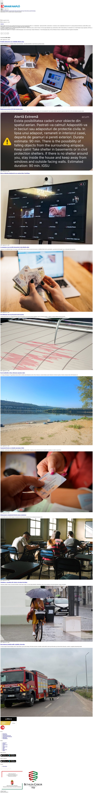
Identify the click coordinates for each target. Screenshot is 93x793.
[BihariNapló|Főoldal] (21, 790)
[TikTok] (8, 769)
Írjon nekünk (5, 766)
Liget (3, 745)
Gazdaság (10, 10)
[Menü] (4, 9)
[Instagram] (6, 769)
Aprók (30, 10)
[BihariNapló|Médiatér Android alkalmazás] (12, 756)
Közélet (4, 10)
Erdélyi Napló (5, 744)
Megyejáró (17, 10)
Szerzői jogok (5, 734)
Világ (26, 10)
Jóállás (4, 750)
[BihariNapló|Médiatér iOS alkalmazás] (4, 756)
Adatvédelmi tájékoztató (7, 735)
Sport (23, 10)
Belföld (6, 10)
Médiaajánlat (5, 737)
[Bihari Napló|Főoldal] (10, 7)
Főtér (3, 748)
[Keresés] (1, 1)
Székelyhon (5, 742)
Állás (28, 10)
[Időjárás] (1, 4)
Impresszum (5, 733)
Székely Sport (5, 746)
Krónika (4, 743)
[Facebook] (1, 769)
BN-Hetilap (34, 10)
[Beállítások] (1, 9)
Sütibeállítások (5, 738)
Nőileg (4, 747)
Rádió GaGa (5, 749)
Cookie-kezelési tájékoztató (7, 736)
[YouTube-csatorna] (4, 769)
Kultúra (13, 10)
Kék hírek (20, 10)
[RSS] (10, 769)
